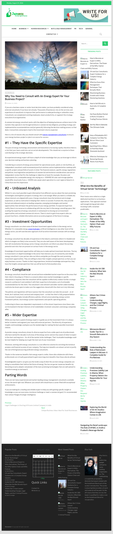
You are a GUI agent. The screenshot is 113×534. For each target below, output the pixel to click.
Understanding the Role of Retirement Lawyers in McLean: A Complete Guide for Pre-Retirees (98, 352)
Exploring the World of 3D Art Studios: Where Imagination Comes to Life (98, 411)
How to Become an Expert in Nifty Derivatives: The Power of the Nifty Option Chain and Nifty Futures (97, 220)
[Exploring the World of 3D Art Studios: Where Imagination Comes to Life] (84, 408)
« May (43, 478)
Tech (81, 29)
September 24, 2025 (96, 361)
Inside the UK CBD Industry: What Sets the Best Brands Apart (98, 272)
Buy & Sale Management (61, 29)
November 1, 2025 (96, 340)
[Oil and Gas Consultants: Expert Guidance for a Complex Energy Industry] (84, 249)
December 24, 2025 (96, 279)
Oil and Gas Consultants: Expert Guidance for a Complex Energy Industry (98, 253)
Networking (9, 92)
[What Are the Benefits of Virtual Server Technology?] (94, 177)
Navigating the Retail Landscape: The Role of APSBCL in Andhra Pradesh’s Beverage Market (93, 427)
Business (22, 29)
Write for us (36, 490)
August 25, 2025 (95, 384)
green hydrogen (34, 229)
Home (14, 29)
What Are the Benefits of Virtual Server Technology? (93, 187)
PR (75, 29)
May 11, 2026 (95, 230)
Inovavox (8, 527)
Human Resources (39, 29)
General (88, 29)
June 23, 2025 (95, 418)
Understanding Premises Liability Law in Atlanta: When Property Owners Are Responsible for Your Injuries (99, 374)
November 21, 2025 (96, 311)
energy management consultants (54, 135)
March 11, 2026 (95, 261)
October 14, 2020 (11, 103)
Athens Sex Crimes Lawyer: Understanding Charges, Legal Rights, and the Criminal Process (99, 301)
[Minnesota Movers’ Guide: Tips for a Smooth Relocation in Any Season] (84, 330)
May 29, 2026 (85, 193)
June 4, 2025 (85, 433)
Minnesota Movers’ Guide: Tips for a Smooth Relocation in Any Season (99, 333)
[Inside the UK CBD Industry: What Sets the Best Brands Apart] (84, 278)
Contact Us (51, 34)
